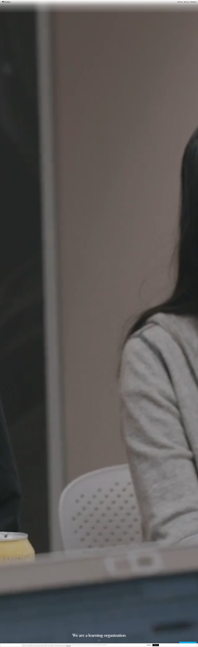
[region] (99, 645)
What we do (180, 2)
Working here (193, 2)
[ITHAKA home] (6, 1)
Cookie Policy (68, 645)
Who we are (186, 2)
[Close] (196, 645)
